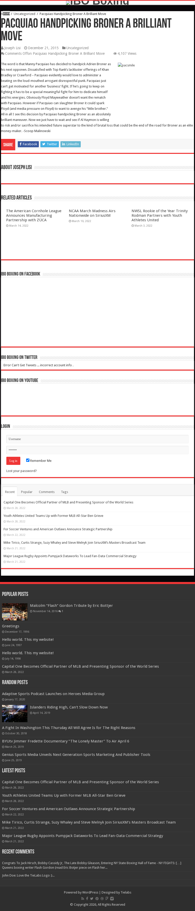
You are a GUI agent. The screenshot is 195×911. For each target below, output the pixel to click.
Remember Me (40, 461)
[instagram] (112, 899)
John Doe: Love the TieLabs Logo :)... (28, 875)
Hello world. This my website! (28, 639)
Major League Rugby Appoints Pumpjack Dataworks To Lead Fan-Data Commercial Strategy (70, 556)
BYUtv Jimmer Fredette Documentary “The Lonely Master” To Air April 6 (65, 741)
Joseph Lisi (12, 48)
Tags (64, 492)
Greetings (10, 626)
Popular (26, 492)
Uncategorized (24, 14)
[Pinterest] (97, 899)
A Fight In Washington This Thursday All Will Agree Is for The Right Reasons (68, 727)
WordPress (90, 892)
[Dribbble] (102, 899)
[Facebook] (87, 899)
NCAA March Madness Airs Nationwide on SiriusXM (92, 213)
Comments (47, 492)
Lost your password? (21, 471)
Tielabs (126, 892)
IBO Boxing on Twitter (19, 357)
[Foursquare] (107, 899)
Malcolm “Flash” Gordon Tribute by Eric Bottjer (71, 605)
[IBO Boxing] (97, 3)
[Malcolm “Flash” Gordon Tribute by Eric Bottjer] (14, 612)
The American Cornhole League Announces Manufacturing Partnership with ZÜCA (33, 215)
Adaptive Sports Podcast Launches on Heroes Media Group (53, 693)
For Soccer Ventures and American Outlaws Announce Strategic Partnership (58, 529)
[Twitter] (92, 899)
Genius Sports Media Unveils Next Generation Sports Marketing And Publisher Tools (76, 754)
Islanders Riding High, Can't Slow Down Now (69, 707)
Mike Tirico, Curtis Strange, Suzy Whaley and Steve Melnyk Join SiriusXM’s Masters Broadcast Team (74, 542)
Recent (10, 492)
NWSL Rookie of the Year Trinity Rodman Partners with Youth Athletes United (160, 215)
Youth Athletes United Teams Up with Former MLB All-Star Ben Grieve (53, 516)
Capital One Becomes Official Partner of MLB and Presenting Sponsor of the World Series (68, 502)
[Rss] (83, 899)
